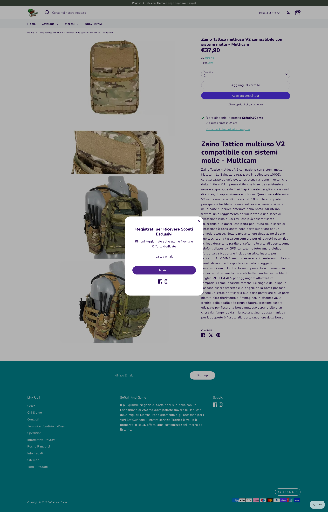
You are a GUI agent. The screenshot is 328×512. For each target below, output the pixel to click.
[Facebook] (160, 281)
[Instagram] (166, 281)
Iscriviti (164, 270)
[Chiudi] (199, 221)
